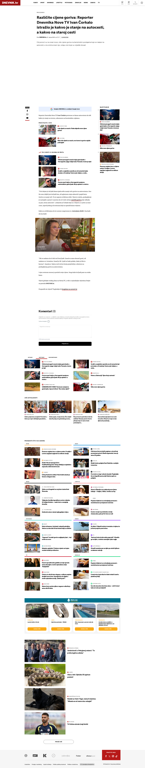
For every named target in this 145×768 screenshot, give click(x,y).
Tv (99, 2)
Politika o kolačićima (72, 764)
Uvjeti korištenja (47, 764)
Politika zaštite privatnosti (59, 764)
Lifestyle (59, 2)
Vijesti (35, 2)
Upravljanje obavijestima (88, 764)
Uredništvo (27, 764)
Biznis (86, 2)
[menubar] (142, 2)
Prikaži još (58, 741)
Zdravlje (78, 2)
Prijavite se (65, 343)
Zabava (92, 2)
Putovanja (68, 2)
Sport (42, 2)
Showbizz (50, 2)
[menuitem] (142, 3)
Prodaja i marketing (37, 764)
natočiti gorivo (76, 200)
